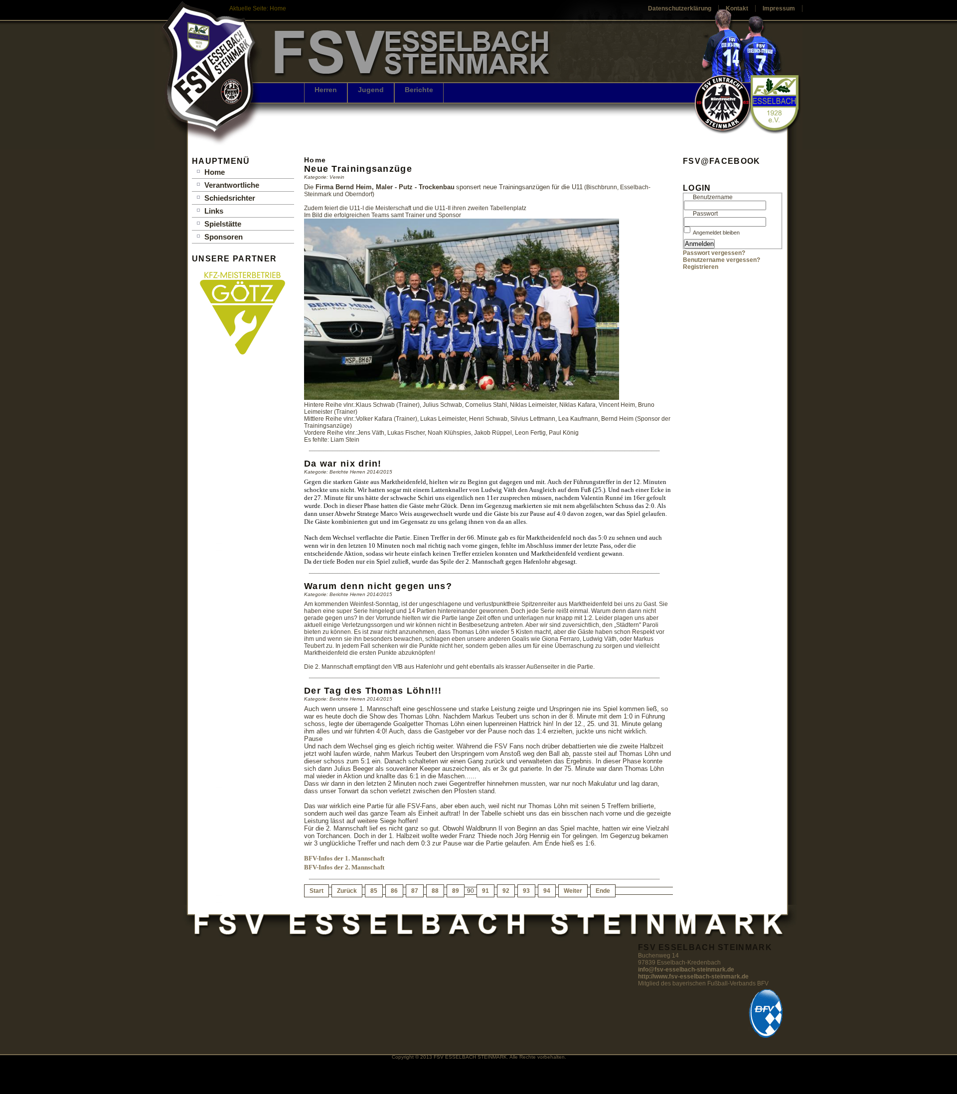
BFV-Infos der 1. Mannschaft (344, 858)
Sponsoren (223, 237)
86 (394, 890)
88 (435, 890)
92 (505, 890)
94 (546, 890)
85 (373, 890)
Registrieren (700, 266)
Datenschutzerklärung (679, 8)
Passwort (705, 213)
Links (213, 211)
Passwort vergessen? (714, 252)
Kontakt (737, 8)
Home (214, 172)
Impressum (779, 8)
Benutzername (713, 197)
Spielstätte (222, 224)
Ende (603, 890)
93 (526, 890)
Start (316, 890)
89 (455, 890)
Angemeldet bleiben (716, 233)
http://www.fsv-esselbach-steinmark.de (693, 976)
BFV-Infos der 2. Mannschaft (344, 867)
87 (414, 890)
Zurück (347, 890)
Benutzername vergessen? (721, 259)
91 (485, 890)
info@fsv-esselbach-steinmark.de (686, 969)
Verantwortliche (231, 185)
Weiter (573, 890)
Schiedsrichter (229, 198)
